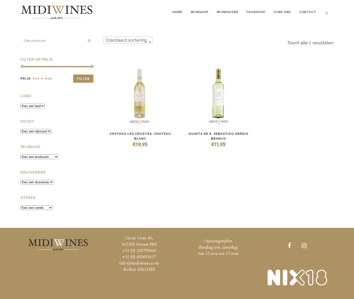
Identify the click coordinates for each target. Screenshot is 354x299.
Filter (83, 79)
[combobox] (128, 40)
